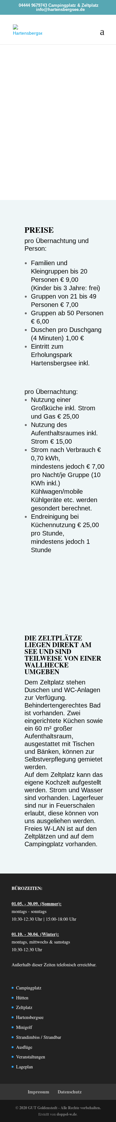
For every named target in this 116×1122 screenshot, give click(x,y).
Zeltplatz (24, 1007)
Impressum (38, 1091)
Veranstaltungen (30, 1057)
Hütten (22, 998)
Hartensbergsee (30, 1017)
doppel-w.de (67, 1114)
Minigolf (24, 1027)
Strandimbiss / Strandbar (38, 1037)
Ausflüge (24, 1047)
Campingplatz (28, 988)
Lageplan (24, 1067)
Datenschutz (70, 1091)
